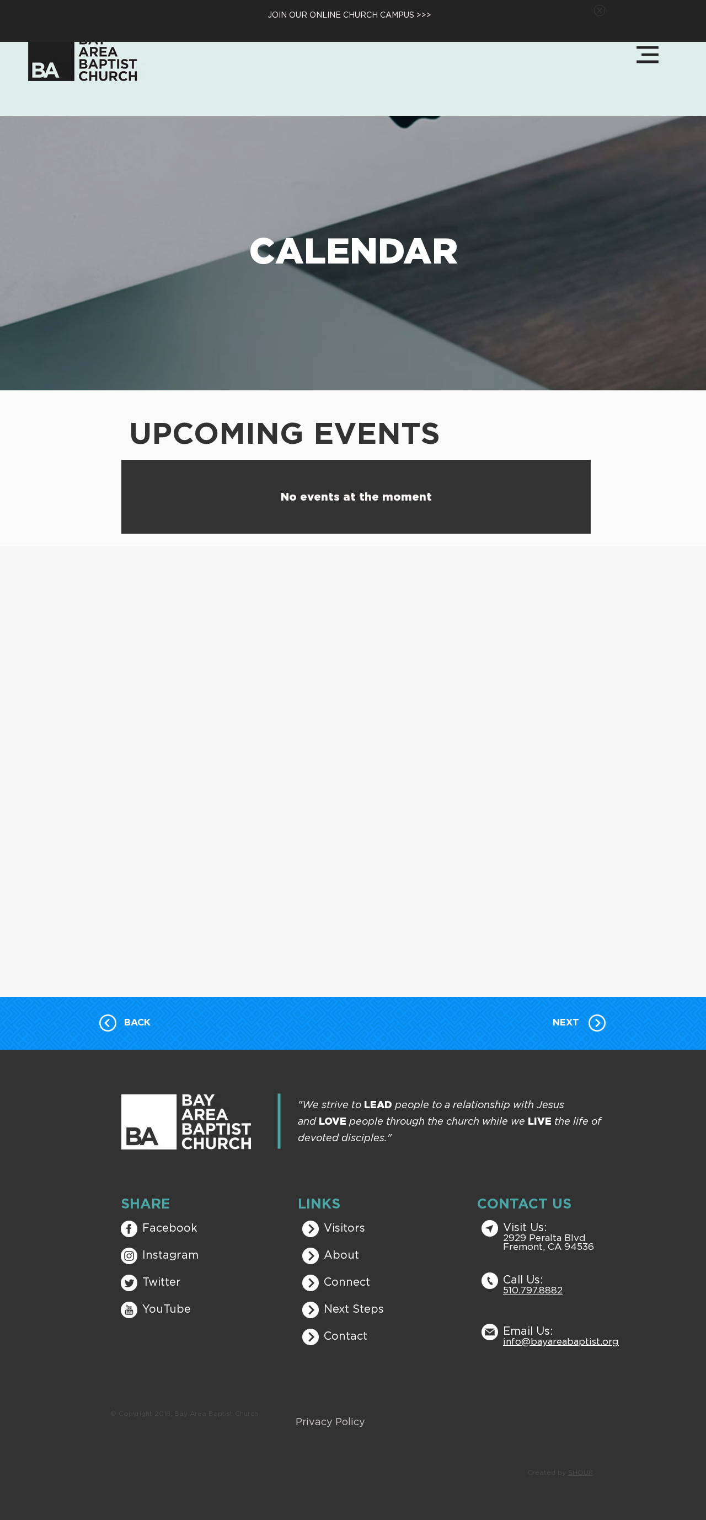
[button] (599, 10)
